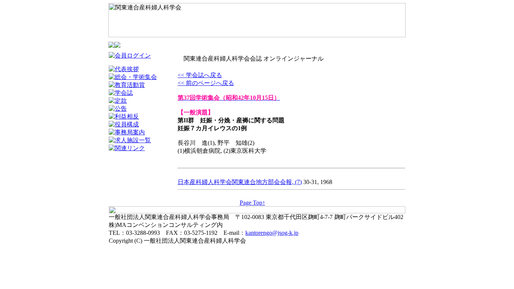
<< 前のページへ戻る (206, 83)
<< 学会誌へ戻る (200, 75)
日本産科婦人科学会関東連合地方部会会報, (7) (240, 182)
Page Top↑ (252, 202)
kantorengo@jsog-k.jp (271, 233)
